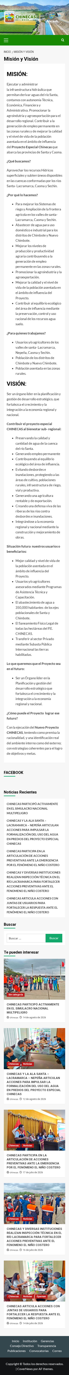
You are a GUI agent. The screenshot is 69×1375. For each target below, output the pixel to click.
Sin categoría (15, 994)
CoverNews (25, 1369)
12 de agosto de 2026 (34, 1099)
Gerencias (47, 1341)
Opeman (41, 1296)
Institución (30, 1341)
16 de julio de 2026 (33, 1250)
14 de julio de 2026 (33, 1323)
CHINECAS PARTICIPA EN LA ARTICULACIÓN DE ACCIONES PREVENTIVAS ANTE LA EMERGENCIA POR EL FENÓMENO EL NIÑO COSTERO (33, 858)
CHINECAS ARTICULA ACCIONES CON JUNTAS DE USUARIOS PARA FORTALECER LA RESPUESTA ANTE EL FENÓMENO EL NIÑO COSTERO (32, 905)
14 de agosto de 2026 (34, 1017)
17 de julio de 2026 (33, 1172)
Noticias (27, 1064)
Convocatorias (39, 1351)
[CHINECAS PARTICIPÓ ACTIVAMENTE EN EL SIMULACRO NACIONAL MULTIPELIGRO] (34, 979)
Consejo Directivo (22, 1346)
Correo (57, 1351)
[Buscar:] (26, 938)
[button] (8, 40)
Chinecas (13, 1064)
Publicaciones (16, 1351)
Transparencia (46, 1346)
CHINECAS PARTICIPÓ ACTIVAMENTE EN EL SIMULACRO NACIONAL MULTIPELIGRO (32, 808)
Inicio (15, 1341)
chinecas (14, 1017)
